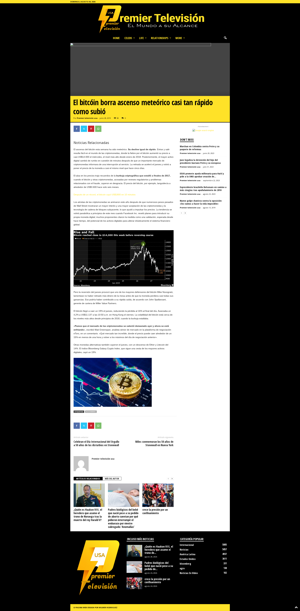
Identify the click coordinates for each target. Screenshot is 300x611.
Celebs (128, 38)
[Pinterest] (91, 129)
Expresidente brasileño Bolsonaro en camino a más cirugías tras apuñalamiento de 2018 (203, 188)
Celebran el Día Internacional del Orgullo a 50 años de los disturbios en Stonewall (96, 443)
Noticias (184, 549)
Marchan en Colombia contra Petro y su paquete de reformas (199, 148)
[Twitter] (84, 129)
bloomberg (91, 412)
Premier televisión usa (87, 118)
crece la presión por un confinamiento (155, 511)
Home (116, 38)
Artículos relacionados (88, 478)
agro (182, 568)
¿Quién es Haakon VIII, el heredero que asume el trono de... (159, 550)
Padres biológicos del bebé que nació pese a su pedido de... (159, 566)
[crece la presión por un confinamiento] (158, 495)
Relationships (159, 38)
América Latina (187, 554)
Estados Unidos (188, 559)
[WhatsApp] (98, 129)
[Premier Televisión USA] (150, 19)
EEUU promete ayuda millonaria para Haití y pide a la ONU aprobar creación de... (202, 175)
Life (141, 38)
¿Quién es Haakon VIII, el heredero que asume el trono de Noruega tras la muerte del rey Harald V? (88, 515)
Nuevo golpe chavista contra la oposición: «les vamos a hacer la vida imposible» (201, 202)
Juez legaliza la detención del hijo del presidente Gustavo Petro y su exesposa (200, 161)
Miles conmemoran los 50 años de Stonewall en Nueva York (154, 443)
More (178, 38)
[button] (225, 38)
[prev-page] (168, 478)
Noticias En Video (189, 573)
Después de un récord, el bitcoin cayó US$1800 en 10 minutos (104, 194)
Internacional (187, 545)
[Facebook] (77, 129)
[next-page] (172, 478)
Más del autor (112, 478)
